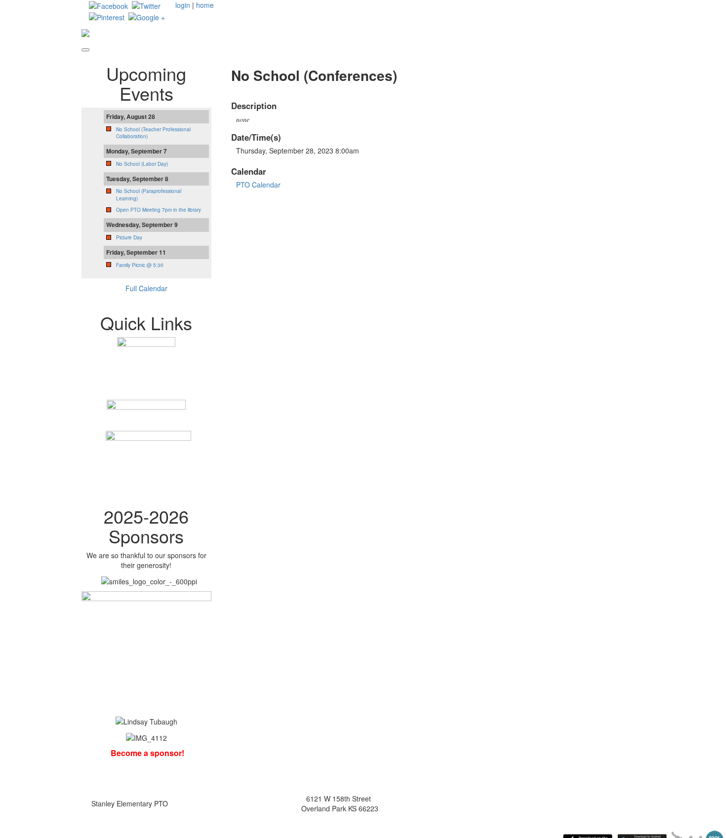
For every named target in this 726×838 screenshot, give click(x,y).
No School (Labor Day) (142, 163)
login (182, 5)
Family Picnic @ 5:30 (139, 265)
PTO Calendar (258, 185)
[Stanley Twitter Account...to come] (146, 5)
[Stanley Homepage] (146, 16)
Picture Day (129, 237)
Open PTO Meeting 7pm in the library (158, 209)
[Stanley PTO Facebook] (108, 5)
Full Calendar (146, 288)
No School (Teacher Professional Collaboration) (153, 133)
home (205, 5)
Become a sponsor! (147, 753)
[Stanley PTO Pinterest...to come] (106, 16)
